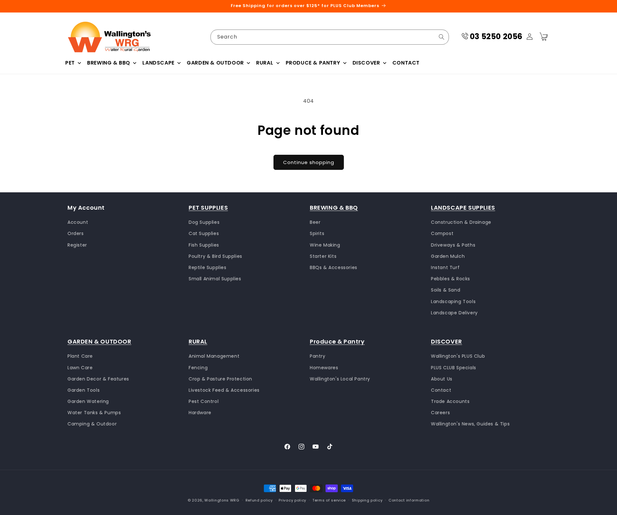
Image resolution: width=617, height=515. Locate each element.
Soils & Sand (445, 290)
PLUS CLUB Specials (453, 367)
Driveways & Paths (453, 245)
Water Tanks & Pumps (94, 413)
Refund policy (259, 500)
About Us (441, 379)
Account (77, 222)
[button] (544, 37)
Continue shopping (308, 162)
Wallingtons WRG (221, 500)
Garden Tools (83, 390)
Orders (75, 234)
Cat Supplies (204, 234)
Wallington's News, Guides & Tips (470, 424)
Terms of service (329, 500)
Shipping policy (367, 500)
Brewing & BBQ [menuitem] (108, 62)
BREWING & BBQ (334, 208)
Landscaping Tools (453, 301)
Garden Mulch (448, 256)
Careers (440, 413)
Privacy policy (292, 500)
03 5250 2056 (496, 36)
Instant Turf (445, 267)
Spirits (317, 234)
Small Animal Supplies (215, 278)
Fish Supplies (204, 245)
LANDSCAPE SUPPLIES (463, 208)
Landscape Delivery (454, 313)
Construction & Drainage (461, 222)
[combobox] (330, 37)
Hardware (200, 413)
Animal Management (214, 356)
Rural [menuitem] (264, 62)
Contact (441, 390)
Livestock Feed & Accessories (224, 390)
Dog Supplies (204, 222)
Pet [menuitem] (70, 62)
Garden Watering (88, 401)
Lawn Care (80, 367)
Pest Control (204, 401)
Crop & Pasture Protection (220, 379)
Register (77, 245)
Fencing (198, 367)
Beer (315, 222)
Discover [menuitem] (366, 62)
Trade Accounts (450, 401)
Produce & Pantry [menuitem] (313, 62)
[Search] (441, 37)
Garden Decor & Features (98, 379)
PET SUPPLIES (208, 208)
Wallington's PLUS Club (458, 356)
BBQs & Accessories (333, 267)
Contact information (409, 500)
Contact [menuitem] (406, 62)
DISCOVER (446, 341)
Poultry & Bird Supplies (215, 256)
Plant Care (80, 356)
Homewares (324, 367)
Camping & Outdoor (92, 424)
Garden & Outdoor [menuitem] (215, 62)
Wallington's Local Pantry (340, 379)
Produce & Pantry (337, 341)
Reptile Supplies (208, 267)
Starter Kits (323, 256)
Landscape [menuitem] (158, 62)
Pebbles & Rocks (450, 278)
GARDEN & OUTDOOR (99, 341)
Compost (442, 234)
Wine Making (325, 245)
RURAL (198, 341)
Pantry (318, 356)
